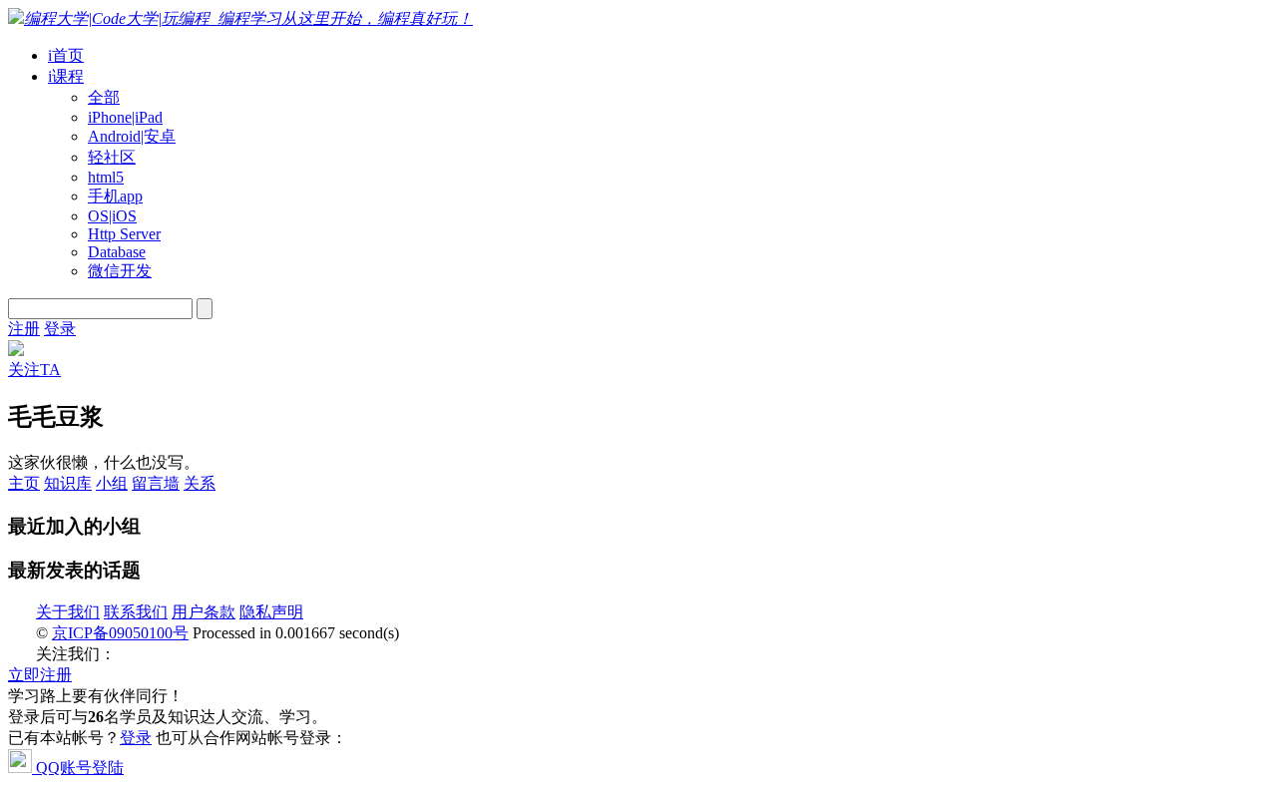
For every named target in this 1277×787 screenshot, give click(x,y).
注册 (24, 328)
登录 (60, 328)
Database (117, 251)
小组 (112, 483)
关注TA (34, 369)
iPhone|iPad (125, 117)
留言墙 (156, 483)
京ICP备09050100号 (120, 632)
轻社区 (112, 157)
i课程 (66, 76)
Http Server (124, 233)
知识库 (68, 483)
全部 (104, 97)
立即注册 (40, 674)
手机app (115, 196)
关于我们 (68, 611)
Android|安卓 (132, 136)
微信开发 (120, 270)
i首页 (66, 55)
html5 (106, 177)
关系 (199, 483)
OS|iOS (112, 215)
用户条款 (203, 611)
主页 (24, 483)
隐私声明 (271, 611)
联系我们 (136, 611)
